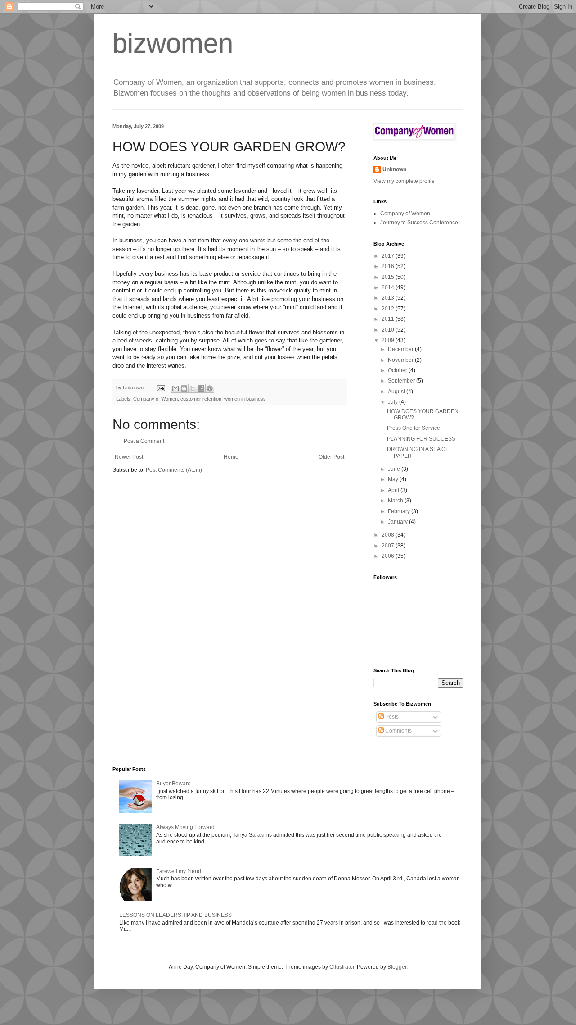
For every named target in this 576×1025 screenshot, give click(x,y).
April (394, 490)
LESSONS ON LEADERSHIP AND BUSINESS (175, 915)
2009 (389, 340)
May (394, 479)
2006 (389, 556)
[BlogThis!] (184, 388)
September (402, 381)
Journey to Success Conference (419, 222)
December (401, 349)
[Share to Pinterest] (209, 388)
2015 (389, 277)
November (401, 360)
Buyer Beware (173, 783)
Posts (391, 717)
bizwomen (172, 43)
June (394, 469)
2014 (389, 287)
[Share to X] (192, 388)
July (393, 402)
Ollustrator (341, 967)
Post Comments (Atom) (174, 470)
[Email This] (175, 388)
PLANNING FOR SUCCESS (421, 439)
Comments (398, 731)
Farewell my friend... (180, 871)
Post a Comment (144, 441)
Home (231, 457)
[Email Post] (160, 387)
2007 (389, 545)
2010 (389, 330)
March (396, 500)
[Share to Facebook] (201, 388)
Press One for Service (413, 428)
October (398, 370)
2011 (389, 319)
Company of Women (155, 398)
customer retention (200, 398)
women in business (245, 398)
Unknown (394, 169)
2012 (389, 308)
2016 (389, 266)
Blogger (396, 967)
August (397, 391)
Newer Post (129, 457)
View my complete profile (404, 181)
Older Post (331, 457)
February (399, 511)
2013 (389, 298)
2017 (389, 256)
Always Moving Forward (185, 827)
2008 (389, 535)
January (398, 522)
